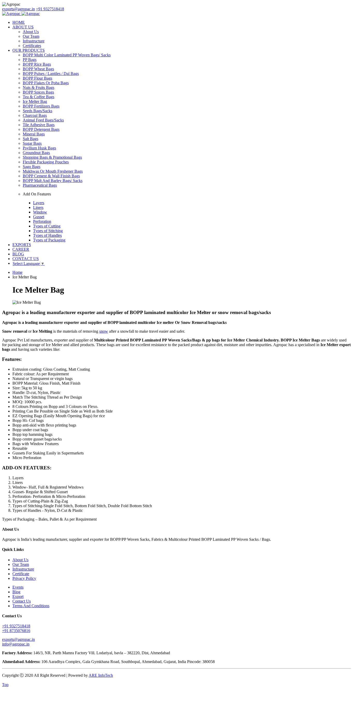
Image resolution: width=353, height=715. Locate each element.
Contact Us (21, 601)
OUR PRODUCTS (28, 50)
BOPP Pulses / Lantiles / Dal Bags (51, 73)
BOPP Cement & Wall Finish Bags (51, 176)
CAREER (20, 249)
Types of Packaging (49, 240)
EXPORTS (21, 244)
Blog (16, 592)
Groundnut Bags (36, 152)
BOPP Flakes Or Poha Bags (46, 83)
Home (17, 272)
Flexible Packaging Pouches (46, 162)
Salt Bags (30, 138)
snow (103, 331)
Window (40, 212)
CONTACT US (25, 258)
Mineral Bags (34, 134)
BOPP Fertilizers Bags (41, 106)
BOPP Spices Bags (38, 92)
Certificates (32, 45)
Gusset (38, 217)
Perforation (42, 221)
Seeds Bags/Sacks (37, 111)
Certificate (20, 574)
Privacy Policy (24, 578)
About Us (31, 31)
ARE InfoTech (101, 675)
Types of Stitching (48, 231)
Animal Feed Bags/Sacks (43, 120)
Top (5, 684)
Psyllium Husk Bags (39, 148)
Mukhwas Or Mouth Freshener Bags (53, 171)
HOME (18, 22)
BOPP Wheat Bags (38, 69)
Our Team (31, 36)
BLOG (18, 254)
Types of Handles (47, 235)
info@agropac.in (15, 644)
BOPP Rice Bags (37, 64)
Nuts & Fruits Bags (38, 87)
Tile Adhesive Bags (39, 125)
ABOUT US (23, 27)
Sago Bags (31, 166)
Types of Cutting (46, 226)
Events (18, 587)
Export (18, 596)
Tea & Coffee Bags (38, 97)
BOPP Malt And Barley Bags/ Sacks (52, 180)
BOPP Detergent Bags (41, 129)
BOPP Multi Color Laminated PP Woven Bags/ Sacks (67, 55)
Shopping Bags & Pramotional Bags (52, 157)
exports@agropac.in (18, 9)
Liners (38, 207)
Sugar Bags (32, 143)
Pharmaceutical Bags (40, 185)
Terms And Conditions (30, 606)
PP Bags (29, 59)
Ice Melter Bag (35, 101)
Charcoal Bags (35, 115)
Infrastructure (33, 41)
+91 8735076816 (16, 630)
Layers (38, 203)
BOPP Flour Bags (37, 78)
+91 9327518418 (50, 9)
